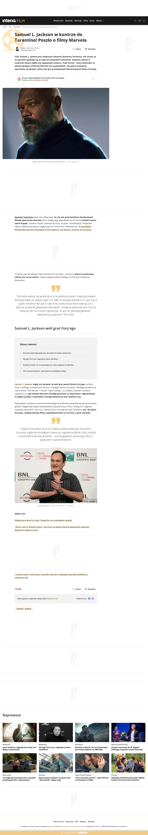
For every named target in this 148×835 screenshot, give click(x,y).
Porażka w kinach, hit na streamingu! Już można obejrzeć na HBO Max (48, 365)
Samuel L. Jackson (23, 384)
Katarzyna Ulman (33, 48)
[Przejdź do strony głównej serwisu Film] (20, 20)
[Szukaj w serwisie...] (135, 20)
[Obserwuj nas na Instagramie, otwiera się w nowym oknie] (92, 598)
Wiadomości (16, 27)
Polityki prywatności (64, 826)
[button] (58, 20)
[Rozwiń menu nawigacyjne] (144, 20)
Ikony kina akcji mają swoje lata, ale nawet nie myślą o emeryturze (47, 353)
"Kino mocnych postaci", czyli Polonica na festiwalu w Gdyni (44, 371)
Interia (5, 27)
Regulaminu (51, 826)
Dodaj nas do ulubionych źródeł (43, 80)
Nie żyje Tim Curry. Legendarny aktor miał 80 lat (40, 359)
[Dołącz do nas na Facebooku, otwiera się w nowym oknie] (89, 598)
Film (10, 27)
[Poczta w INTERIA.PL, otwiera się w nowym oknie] (140, 20)
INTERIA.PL (97, 826)
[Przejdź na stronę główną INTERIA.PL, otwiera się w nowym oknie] (9, 20)
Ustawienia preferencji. (78, 826)
